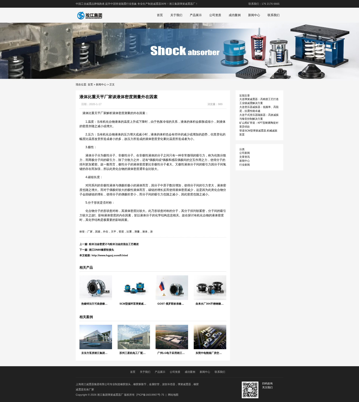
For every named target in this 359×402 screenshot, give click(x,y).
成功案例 (235, 15)
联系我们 (274, 15)
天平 (113, 231)
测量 (137, 231)
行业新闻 (244, 164)
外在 (105, 231)
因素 (97, 231)
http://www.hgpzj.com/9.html (110, 255)
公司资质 (215, 15)
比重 (129, 231)
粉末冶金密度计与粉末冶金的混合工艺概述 (114, 244)
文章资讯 (244, 156)
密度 (121, 231)
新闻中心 (254, 15)
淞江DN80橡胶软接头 (101, 249)
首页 (160, 15)
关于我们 (176, 15)
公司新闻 (244, 152)
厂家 (90, 231)
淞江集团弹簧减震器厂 (110, 394)
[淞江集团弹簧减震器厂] (89, 15)
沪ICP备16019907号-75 (150, 394)
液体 (145, 231)
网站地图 (173, 394)
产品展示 (196, 15)
